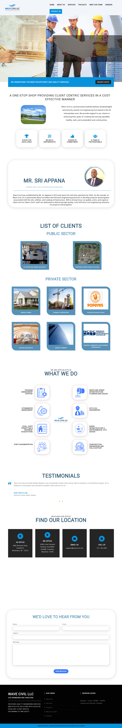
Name (15, 624)
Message (16, 642)
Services (71, 5)
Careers (108, 5)
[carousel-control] (5, 48)
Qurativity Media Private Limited (75, 725)
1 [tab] (58, 75)
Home (52, 5)
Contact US (56, 11)
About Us (61, 5)
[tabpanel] (61, 48)
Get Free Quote (91, 59)
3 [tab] (64, 75)
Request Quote (103, 82)
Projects (82, 5)
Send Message (61, 671)
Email (64, 624)
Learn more (107, 59)
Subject (15, 633)
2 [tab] (61, 75)
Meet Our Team (95, 5)
